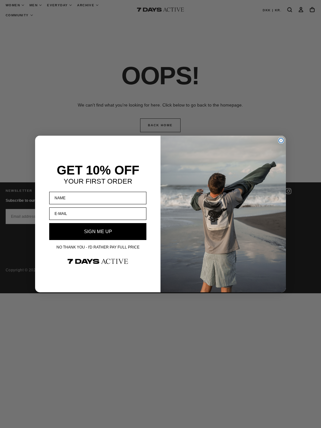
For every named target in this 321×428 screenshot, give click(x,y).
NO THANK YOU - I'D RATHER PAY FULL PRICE (97, 247)
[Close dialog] (281, 140)
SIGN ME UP (98, 231)
